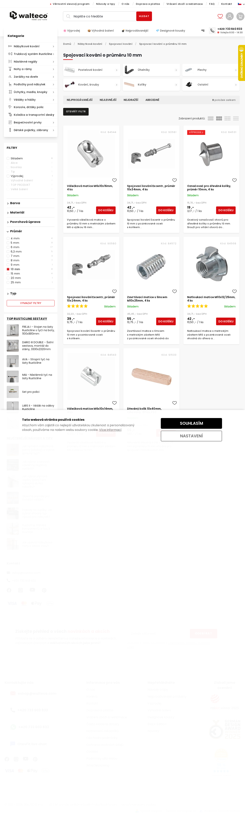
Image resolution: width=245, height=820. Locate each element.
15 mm (32, 274)
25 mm (32, 282)
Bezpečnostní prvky (28, 122)
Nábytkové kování (27, 46)
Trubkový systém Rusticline (33, 54)
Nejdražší (131, 100)
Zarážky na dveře (26, 77)
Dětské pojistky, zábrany (31, 130)
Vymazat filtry (30, 303)
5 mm (32, 243)
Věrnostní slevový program (71, 4)
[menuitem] (73, 30)
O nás (125, 4)
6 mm (32, 247)
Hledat (144, 16)
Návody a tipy (105, 4)
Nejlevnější (108, 100)
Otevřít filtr (76, 111)
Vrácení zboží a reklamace (185, 4)
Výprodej (32, 176)
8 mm (32, 260)
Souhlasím (191, 423)
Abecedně (152, 100)
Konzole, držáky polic (29, 107)
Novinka (32, 167)
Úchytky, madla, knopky (30, 92)
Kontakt (226, 4)
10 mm (32, 269)
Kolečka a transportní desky (34, 115)
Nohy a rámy (23, 69)
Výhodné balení (32, 180)
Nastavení (191, 436)
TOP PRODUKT (32, 185)
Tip (32, 172)
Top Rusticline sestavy (27, 318)
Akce (32, 163)
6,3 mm (32, 251)
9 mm (32, 265)
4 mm (32, 238)
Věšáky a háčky (25, 100)
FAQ (212, 4)
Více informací (110, 430)
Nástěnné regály (25, 62)
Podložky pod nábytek (29, 84)
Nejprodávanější (79, 100)
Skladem (32, 158)
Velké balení (32, 189)
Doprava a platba (148, 4)
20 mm (32, 278)
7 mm (32, 256)
